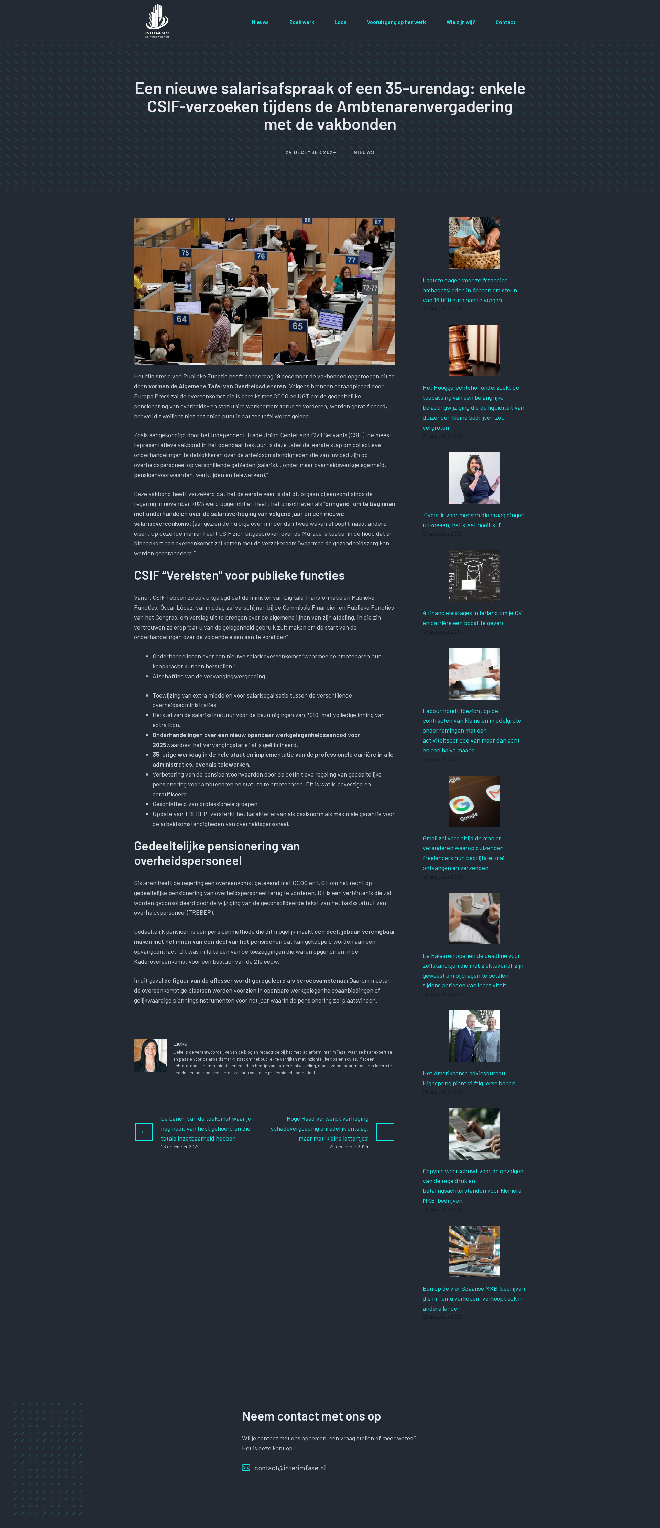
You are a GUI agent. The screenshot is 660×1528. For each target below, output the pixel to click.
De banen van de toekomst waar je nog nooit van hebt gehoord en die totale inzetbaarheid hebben (206, 1128)
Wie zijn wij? (461, 22)
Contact (506, 22)
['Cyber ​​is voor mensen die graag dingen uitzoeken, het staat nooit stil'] (474, 499)
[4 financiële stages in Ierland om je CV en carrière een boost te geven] (474, 596)
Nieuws (260, 22)
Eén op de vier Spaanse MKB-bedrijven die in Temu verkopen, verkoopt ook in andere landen (474, 1298)
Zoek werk (301, 22)
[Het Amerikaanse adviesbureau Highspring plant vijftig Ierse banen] (474, 1057)
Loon (340, 22)
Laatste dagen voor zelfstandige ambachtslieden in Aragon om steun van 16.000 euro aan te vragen (470, 290)
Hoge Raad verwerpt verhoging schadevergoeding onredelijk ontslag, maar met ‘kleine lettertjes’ (319, 1128)
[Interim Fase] (158, 21)
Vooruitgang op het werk (396, 22)
